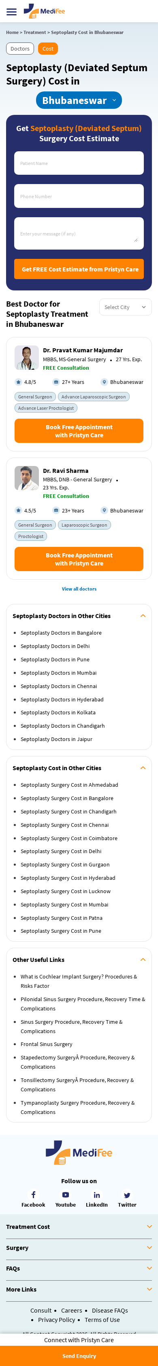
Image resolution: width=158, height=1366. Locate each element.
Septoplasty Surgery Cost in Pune (61, 930)
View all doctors (79, 589)
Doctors (20, 48)
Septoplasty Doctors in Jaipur (56, 739)
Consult (40, 1310)
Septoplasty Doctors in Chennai (59, 686)
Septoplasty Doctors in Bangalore (61, 632)
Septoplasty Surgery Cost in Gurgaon (65, 864)
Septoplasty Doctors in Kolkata (58, 712)
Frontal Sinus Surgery (47, 1044)
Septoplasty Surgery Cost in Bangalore (67, 798)
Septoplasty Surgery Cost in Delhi (61, 851)
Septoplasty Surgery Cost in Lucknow (66, 891)
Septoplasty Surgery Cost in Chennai (65, 824)
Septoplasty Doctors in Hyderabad (62, 699)
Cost (48, 48)
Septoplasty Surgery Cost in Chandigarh (69, 811)
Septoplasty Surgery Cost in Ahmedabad (69, 784)
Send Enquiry (79, 1356)
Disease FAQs (110, 1310)
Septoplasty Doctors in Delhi (55, 646)
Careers (71, 1310)
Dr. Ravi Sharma (66, 470)
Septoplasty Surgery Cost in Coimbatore (69, 838)
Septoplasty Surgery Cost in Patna (61, 917)
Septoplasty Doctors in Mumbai (58, 672)
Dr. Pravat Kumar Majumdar (83, 350)
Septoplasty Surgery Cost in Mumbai (64, 904)
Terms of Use (102, 1319)
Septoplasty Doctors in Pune (55, 659)
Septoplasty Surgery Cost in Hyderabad (68, 877)
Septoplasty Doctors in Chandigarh (63, 725)
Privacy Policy (56, 1319)
